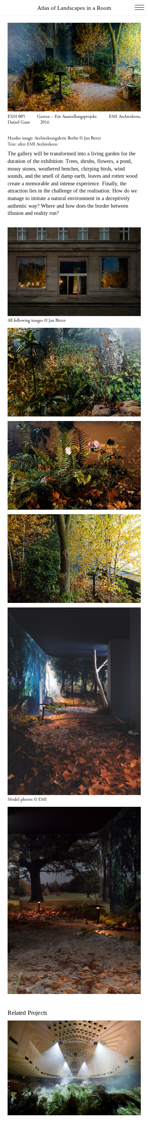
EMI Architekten (42, 144)
